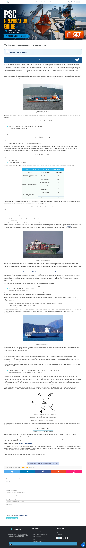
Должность (11, 490)
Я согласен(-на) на (17, 515)
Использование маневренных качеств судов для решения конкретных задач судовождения (35, 271)
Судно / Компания (13, 499)
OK (10, 544)
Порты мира (59, 532)
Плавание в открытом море (25, 443)
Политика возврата (37, 536)
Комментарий (9, 504)
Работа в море (53, 1)
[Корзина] (74, 2)
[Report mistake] (83, 545)
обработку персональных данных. (21, 515)
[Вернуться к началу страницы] (84, 543)
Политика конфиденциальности (40, 534)
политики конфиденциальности (45, 542)
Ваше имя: (8, 481)
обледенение (69, 225)
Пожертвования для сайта (38, 531)
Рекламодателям (36, 532)
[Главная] (7, 2)
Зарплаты (46, 1)
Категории (22, 1)
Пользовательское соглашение (39, 537)
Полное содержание (37, 541)
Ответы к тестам (30, 1)
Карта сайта (59, 534)
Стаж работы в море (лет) (14, 495)
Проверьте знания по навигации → (19, 52)
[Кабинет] (71, 2)
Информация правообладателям (40, 539)
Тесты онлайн (39, 1)
